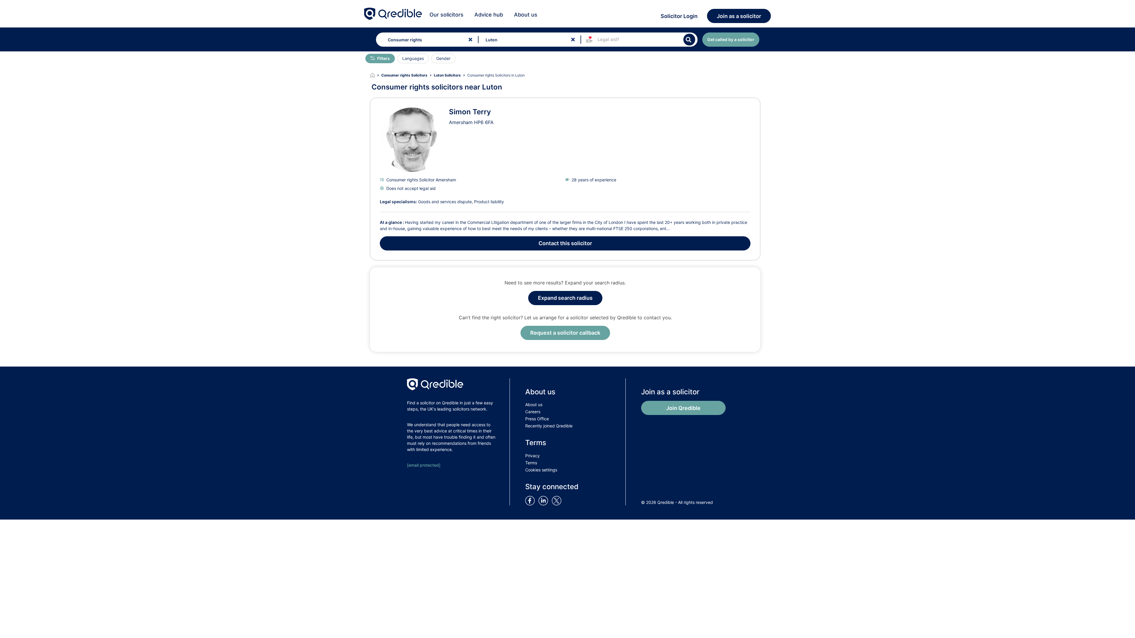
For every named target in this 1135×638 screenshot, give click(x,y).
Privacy (532, 455)
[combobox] (426, 39)
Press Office (537, 418)
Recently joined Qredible (549, 425)
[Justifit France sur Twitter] (558, 500)
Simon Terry (470, 112)
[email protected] (423, 465)
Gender (443, 58)
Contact (565, 243)
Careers (532, 411)
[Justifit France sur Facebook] (531, 500)
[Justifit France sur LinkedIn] (544, 500)
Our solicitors (446, 15)
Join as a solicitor (739, 16)
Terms (531, 462)
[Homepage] (375, 75)
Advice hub (488, 15)
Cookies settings (541, 469)
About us (525, 15)
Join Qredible (683, 408)
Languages (413, 58)
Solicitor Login (679, 16)
